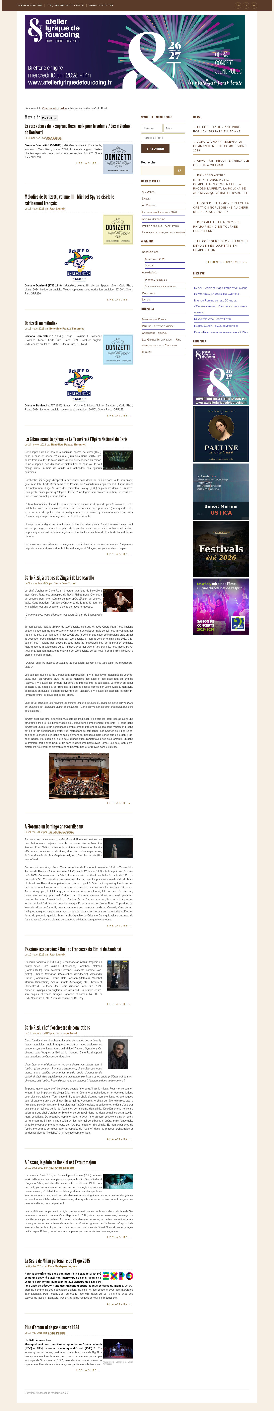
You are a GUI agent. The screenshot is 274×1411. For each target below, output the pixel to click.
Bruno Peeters (56, 1332)
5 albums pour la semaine (160, 286)
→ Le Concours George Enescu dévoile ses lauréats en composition (220, 246)
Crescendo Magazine (54, 108)
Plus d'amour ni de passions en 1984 (52, 1327)
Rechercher (148, 162)
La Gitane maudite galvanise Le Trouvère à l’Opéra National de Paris (76, 439)
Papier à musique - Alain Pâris (160, 225)
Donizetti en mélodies (41, 323)
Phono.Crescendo (156, 279)
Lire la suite (88, 163)
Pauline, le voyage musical (158, 326)
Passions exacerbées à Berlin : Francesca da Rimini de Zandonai (73, 949)
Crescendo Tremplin (154, 332)
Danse (146, 198)
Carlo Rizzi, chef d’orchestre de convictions (57, 1027)
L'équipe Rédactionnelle (66, 5)
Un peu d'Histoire (29, 5)
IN (254, 5)
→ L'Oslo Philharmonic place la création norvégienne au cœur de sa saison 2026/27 (221, 208)
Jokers (149, 265)
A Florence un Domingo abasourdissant (54, 826)
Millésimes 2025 (155, 259)
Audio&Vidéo (149, 272)
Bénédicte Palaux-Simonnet (66, 328)
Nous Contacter (101, 5)
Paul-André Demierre (61, 831)
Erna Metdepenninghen (62, 1266)
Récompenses (150, 251)
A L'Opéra (148, 191)
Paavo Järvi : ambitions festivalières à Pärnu (221, 332)
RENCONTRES (199, 273)
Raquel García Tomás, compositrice (216, 325)
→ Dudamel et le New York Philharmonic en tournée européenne (216, 227)
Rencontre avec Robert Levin (212, 318)
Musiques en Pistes (154, 319)
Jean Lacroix (54, 137)
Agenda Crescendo (153, 219)
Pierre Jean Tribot (65, 583)
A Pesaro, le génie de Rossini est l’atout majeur (60, 1162)
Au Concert (149, 205)
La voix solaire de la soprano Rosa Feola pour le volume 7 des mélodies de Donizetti (78, 129)
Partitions (148, 293)
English (146, 351)
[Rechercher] (179, 170)
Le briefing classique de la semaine (163, 232)
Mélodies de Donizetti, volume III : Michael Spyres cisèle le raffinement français (69, 200)
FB (238, 5)
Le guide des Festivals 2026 (159, 212)
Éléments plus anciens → (226, 262)
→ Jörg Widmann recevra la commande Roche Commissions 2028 (220, 146)
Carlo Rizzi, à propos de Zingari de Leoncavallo (60, 577)
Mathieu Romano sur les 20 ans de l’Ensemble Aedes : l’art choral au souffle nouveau (220, 306)
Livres (146, 299)
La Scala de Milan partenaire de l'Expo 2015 (57, 1261)
